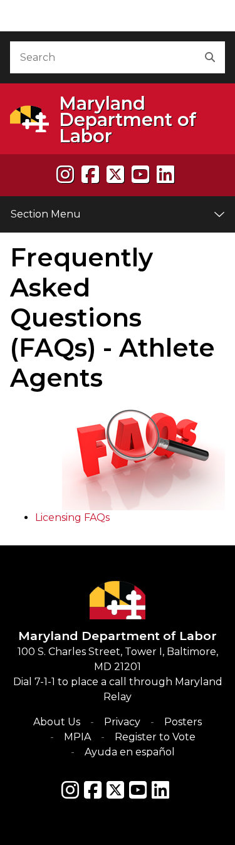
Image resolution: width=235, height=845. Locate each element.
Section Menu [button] (46, 214)
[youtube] (140, 174)
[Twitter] (115, 790)
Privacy (122, 722)
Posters (183, 722)
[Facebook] (90, 174)
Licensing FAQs (72, 517)
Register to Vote (155, 737)
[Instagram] (65, 174)
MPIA (77, 737)
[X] (115, 174)
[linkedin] (165, 174)
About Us (56, 722)
